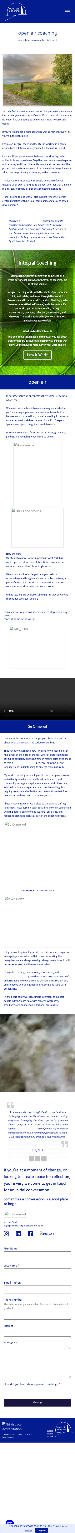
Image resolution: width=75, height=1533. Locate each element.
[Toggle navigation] (67, 12)
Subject (8, 1326)
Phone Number (13, 1299)
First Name (12, 1248)
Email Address (14, 1282)
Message (10, 1343)
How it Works (37, 355)
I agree (42, 1530)
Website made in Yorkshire (49, 1434)
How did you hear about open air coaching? (32, 1384)
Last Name (11, 1265)
